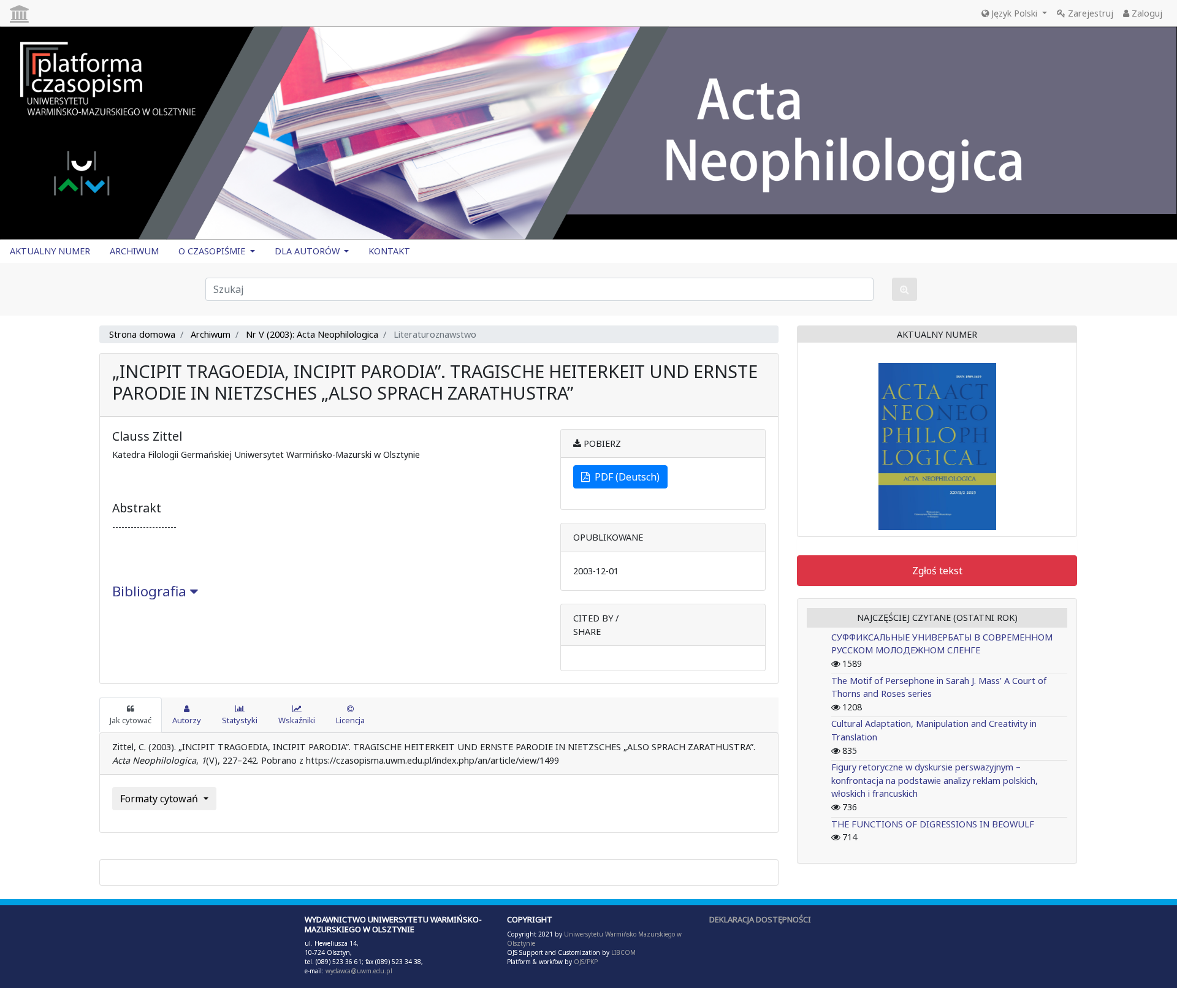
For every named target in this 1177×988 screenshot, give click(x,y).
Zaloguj (1145, 13)
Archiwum (210, 334)
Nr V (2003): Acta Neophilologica (312, 334)
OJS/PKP (585, 961)
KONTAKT (389, 251)
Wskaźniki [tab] (296, 720)
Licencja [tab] (350, 720)
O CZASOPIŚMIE (213, 251)
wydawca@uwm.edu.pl (359, 971)
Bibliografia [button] (151, 591)
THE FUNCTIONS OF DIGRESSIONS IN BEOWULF (932, 824)
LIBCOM (623, 952)
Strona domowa (142, 334)
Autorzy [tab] (186, 720)
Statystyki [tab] (239, 720)
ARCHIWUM (134, 251)
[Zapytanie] (904, 289)
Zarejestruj (1089, 13)
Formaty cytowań (160, 798)
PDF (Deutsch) (625, 477)
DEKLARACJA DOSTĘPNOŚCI (760, 919)
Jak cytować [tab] (130, 720)
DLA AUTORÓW (308, 251)
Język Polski (1014, 13)
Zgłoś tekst (937, 570)
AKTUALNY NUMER (50, 251)
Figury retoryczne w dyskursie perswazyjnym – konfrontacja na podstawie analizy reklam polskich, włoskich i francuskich (934, 780)
